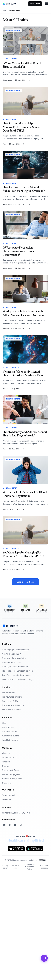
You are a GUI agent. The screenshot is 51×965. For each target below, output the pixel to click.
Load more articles (26, 582)
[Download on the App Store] (16, 848)
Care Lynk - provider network (15, 666)
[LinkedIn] (4, 825)
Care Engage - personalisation (15, 649)
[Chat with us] (44, 958)
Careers (5, 766)
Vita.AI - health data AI (11, 654)
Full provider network (11, 709)
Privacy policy (5, 866)
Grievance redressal (44, 866)
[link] (9, 3)
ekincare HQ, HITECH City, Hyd (16, 813)
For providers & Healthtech (14, 705)
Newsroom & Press (10, 770)
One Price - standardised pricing (16, 675)
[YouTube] (15, 825)
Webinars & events (10, 736)
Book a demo (35, 3)
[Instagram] (20, 825)
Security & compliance (12, 779)
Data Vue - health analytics (14, 658)
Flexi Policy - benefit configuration (17, 671)
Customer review (9, 731)
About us (6, 753)
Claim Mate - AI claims (11, 662)
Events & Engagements (12, 774)
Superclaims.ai (8, 795)
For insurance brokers (12, 697)
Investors (6, 762)
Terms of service (15, 866)
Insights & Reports (10, 740)
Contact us (7, 783)
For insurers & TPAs (10, 701)
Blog (4, 10)
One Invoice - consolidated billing (17, 679)
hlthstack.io (7, 799)
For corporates (8, 692)
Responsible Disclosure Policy (29, 866)
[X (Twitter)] (10, 825)
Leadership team (9, 757)
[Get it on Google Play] (34, 848)
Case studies (8, 727)
